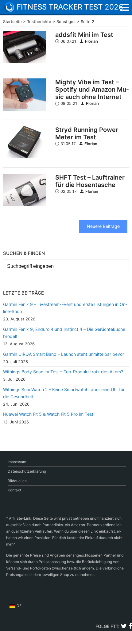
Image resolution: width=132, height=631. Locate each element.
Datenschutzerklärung (27, 471)
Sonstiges (66, 21)
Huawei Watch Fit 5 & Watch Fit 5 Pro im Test (48, 414)
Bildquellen (17, 480)
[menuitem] (15, 606)
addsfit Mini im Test (84, 34)
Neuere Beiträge (103, 226)
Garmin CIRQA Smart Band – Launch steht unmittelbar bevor (63, 354)
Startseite (12, 21)
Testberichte (39, 21)
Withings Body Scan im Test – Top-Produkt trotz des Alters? (63, 371)
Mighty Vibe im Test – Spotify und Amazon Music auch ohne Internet (92, 89)
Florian (91, 41)
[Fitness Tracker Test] (14, 7)
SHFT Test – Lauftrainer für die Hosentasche (90, 181)
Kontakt (14, 490)
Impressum (17, 461)
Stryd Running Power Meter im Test (86, 133)
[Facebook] (130, 627)
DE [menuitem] (19, 605)
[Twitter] (124, 627)
